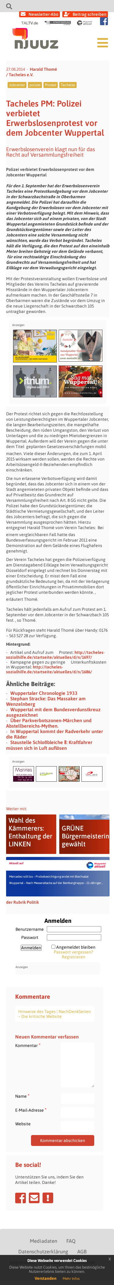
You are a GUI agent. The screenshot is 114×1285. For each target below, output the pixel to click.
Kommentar (27, 1045)
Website (23, 1123)
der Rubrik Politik (22, 902)
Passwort (29, 937)
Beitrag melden (48, 1198)
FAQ (70, 1241)
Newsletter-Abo (43, 14)
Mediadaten (43, 1241)
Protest (50, 85)
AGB (82, 1252)
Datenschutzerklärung (43, 1252)
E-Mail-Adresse (31, 1110)
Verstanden (46, 1278)
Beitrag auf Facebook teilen (20, 1198)
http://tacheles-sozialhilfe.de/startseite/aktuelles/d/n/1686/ (49, 669)
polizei (34, 85)
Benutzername (30, 929)
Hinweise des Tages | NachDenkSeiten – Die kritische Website (54, 1014)
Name (22, 1096)
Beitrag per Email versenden (34, 1198)
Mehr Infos (71, 1279)
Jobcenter (17, 85)
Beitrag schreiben (89, 14)
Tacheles (68, 85)
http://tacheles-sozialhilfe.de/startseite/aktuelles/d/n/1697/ (55, 655)
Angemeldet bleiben (75, 947)
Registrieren (73, 956)
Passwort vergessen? (73, 952)
